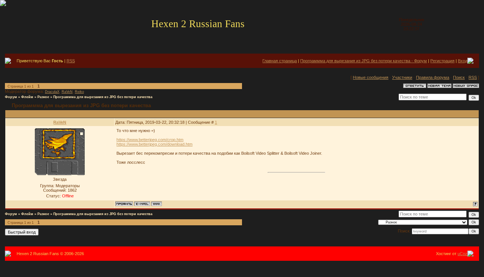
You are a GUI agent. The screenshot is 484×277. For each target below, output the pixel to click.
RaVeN (67, 92)
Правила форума (432, 77)
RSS (71, 60)
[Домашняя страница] (156, 204)
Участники (402, 77)
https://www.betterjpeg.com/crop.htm (149, 139)
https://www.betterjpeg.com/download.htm (154, 144)
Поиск (459, 77)
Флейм (27, 97)
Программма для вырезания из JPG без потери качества (102, 97)
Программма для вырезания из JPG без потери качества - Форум (363, 60)
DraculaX (52, 92)
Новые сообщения (370, 77)
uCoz (462, 253)
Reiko (79, 92)
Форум (11, 97)
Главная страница (279, 60)
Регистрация (442, 60)
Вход (462, 60)
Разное (43, 97)
